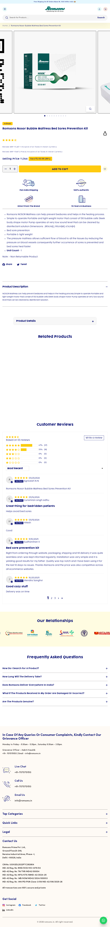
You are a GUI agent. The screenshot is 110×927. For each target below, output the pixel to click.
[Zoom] (90, 109)
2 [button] (51, 598)
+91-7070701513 (23, 772)
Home (5, 26)
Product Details (26, 321)
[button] (9, 140)
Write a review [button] (94, 438)
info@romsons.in (23, 801)
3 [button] (55, 598)
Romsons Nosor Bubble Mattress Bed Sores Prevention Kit (36, 26)
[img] (21, 478)
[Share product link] (105, 134)
